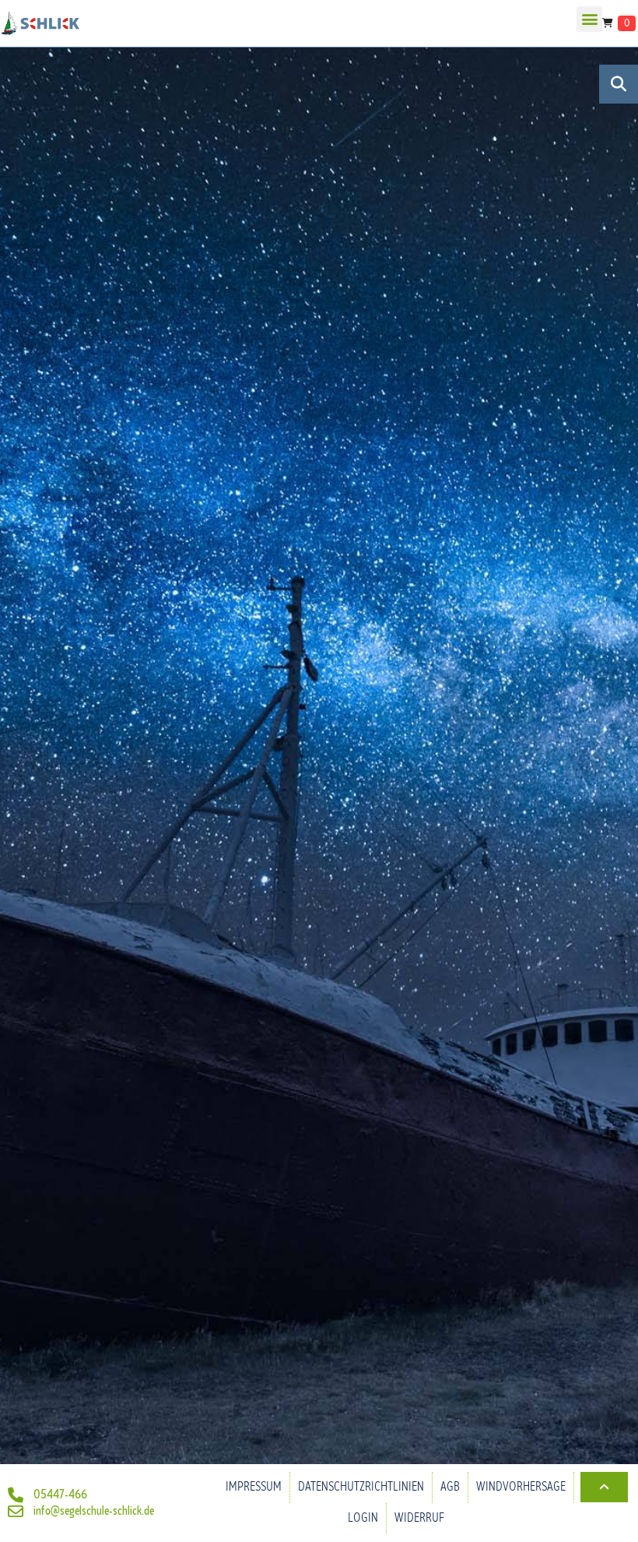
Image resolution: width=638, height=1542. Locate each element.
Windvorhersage (521, 1487)
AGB (450, 1487)
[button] (589, 19)
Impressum (254, 1487)
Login (363, 1518)
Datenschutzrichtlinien (361, 1487)
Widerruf (419, 1518)
